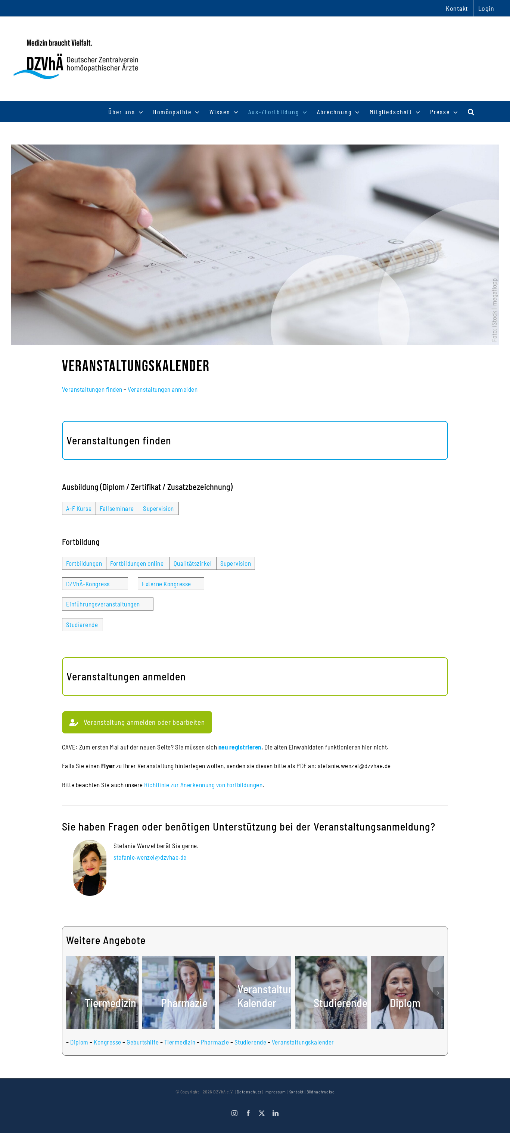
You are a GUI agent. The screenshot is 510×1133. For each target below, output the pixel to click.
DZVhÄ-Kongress (88, 583)
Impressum (275, 1091)
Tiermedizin (180, 1042)
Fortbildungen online (137, 563)
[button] (471, 111)
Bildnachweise (321, 1091)
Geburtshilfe (143, 1042)
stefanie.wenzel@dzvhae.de (150, 857)
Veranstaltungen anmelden (163, 389)
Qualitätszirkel (193, 563)
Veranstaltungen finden (92, 389)
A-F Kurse (79, 508)
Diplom (79, 1042)
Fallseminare (117, 508)
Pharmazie (215, 1042)
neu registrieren (239, 747)
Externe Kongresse (166, 583)
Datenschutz (249, 1091)
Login (486, 8)
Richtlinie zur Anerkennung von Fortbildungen (203, 784)
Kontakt (296, 1091)
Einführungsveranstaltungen (103, 604)
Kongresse (107, 1042)
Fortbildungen (84, 563)
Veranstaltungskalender (303, 1042)
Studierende (82, 624)
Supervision (158, 508)
